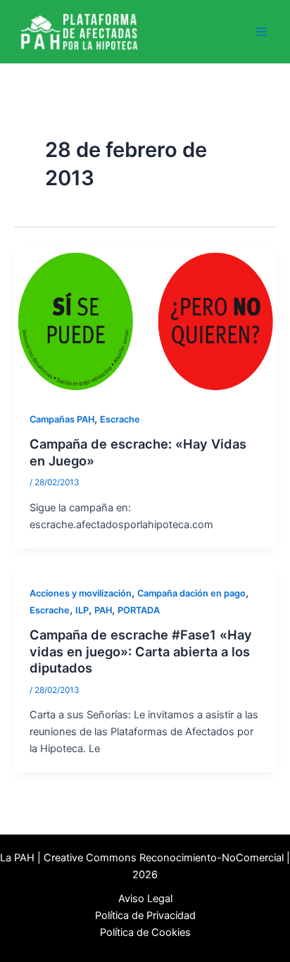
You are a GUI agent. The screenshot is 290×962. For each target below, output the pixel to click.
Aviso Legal (145, 898)
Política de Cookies (145, 932)
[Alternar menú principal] (261, 31)
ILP (82, 610)
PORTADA (139, 610)
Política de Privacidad (145, 915)
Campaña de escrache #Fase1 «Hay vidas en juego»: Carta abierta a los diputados (141, 651)
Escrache (120, 419)
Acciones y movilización (81, 593)
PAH (103, 610)
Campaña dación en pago (191, 593)
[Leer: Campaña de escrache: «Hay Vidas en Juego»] (145, 321)
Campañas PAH (62, 419)
